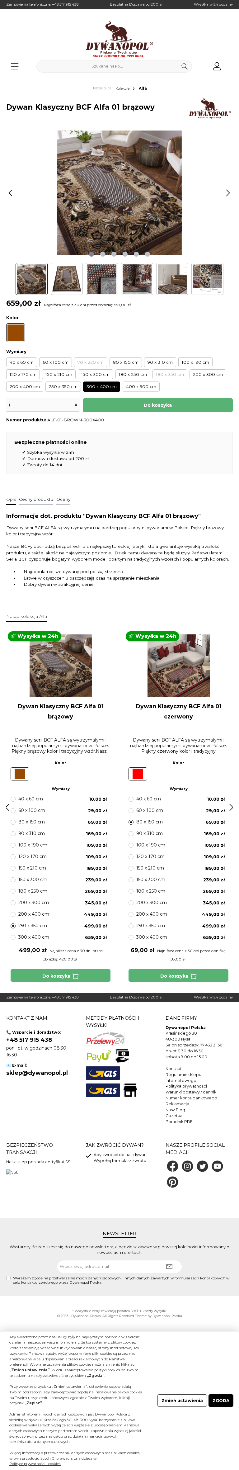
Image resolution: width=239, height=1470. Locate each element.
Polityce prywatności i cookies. (35, 1464)
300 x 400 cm (102, 386)
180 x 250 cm (133, 374)
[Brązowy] (15, 332)
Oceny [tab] (63, 499)
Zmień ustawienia (182, 1400)
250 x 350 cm (63, 386)
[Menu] (14, 66)
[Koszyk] (230, 63)
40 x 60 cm (22, 362)
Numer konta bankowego (191, 1098)
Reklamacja (177, 1104)
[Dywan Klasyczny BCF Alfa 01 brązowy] (60, 665)
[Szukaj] (184, 66)
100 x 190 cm (195, 362)
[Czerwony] (138, 773)
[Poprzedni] (11, 193)
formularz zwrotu (129, 1160)
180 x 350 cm (170, 374)
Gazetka (174, 1115)
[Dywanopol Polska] (209, 108)
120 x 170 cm (23, 374)
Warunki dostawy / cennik (191, 1092)
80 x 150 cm (125, 362)
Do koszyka (158, 405)
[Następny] (227, 193)
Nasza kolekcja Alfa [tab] (26, 616)
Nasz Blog (175, 1109)
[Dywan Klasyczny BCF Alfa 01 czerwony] (178, 665)
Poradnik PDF (179, 1121)
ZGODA (221, 1400)
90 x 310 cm (160, 362)
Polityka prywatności (186, 1086)
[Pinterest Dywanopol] (173, 1182)
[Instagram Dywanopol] (187, 1166)
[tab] (11, 499)
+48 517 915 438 (65, 4)
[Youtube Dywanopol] (217, 1166)
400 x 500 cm (141, 386)
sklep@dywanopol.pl (37, 1072)
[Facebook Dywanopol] (173, 1166)
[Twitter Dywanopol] (202, 1166)
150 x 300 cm (95, 374)
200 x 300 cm (208, 374)
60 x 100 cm (55, 362)
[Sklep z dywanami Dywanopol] (119, 39)
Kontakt (173, 1068)
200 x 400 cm (25, 386)
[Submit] (169, 1266)
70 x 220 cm (90, 362)
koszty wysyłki (154, 1311)
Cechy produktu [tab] (36, 499)
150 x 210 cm (58, 374)
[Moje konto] (217, 66)
